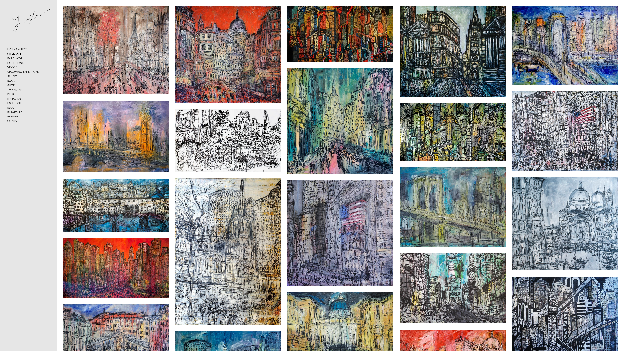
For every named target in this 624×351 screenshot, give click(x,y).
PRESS (11, 94)
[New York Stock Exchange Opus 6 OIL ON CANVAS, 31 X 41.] (565, 131)
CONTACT (13, 121)
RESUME (12, 116)
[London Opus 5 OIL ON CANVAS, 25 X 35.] (116, 136)
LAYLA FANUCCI (17, 49)
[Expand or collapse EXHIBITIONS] (25, 63)
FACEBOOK (14, 103)
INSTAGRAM (15, 99)
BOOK (11, 81)
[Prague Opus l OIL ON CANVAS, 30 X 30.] (340, 121)
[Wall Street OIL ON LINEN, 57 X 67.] (453, 51)
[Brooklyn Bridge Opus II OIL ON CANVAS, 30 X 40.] (565, 45)
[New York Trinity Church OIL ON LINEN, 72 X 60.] (228, 251)
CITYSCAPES (15, 54)
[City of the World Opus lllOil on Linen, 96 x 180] (340, 34)
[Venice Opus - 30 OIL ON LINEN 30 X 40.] (565, 224)
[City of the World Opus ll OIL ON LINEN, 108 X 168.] (453, 132)
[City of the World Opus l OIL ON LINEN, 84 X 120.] (228, 140)
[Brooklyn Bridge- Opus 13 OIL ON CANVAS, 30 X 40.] (453, 207)
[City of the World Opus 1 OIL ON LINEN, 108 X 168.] (116, 268)
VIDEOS (12, 67)
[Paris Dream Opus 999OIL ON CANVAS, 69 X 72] (116, 50)
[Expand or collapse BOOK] (17, 81)
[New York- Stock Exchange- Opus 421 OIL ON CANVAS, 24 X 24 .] (340, 233)
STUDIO (12, 76)
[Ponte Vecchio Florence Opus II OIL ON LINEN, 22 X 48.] (116, 205)
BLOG (11, 108)
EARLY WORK (15, 58)
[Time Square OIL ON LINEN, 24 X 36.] (453, 288)
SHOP (11, 85)
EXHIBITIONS (15, 63)
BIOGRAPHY (15, 112)
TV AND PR (14, 90)
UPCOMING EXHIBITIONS (23, 72)
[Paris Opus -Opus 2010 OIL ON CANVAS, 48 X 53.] (228, 54)
